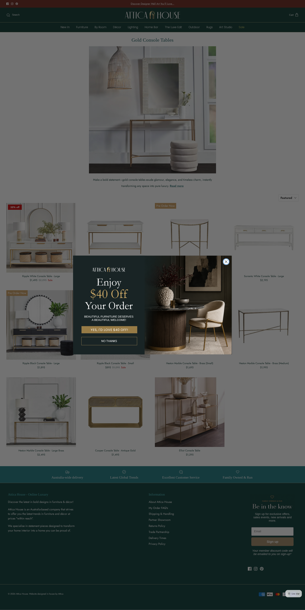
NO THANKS (109, 341)
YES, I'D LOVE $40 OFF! (109, 330)
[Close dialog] (226, 262)
